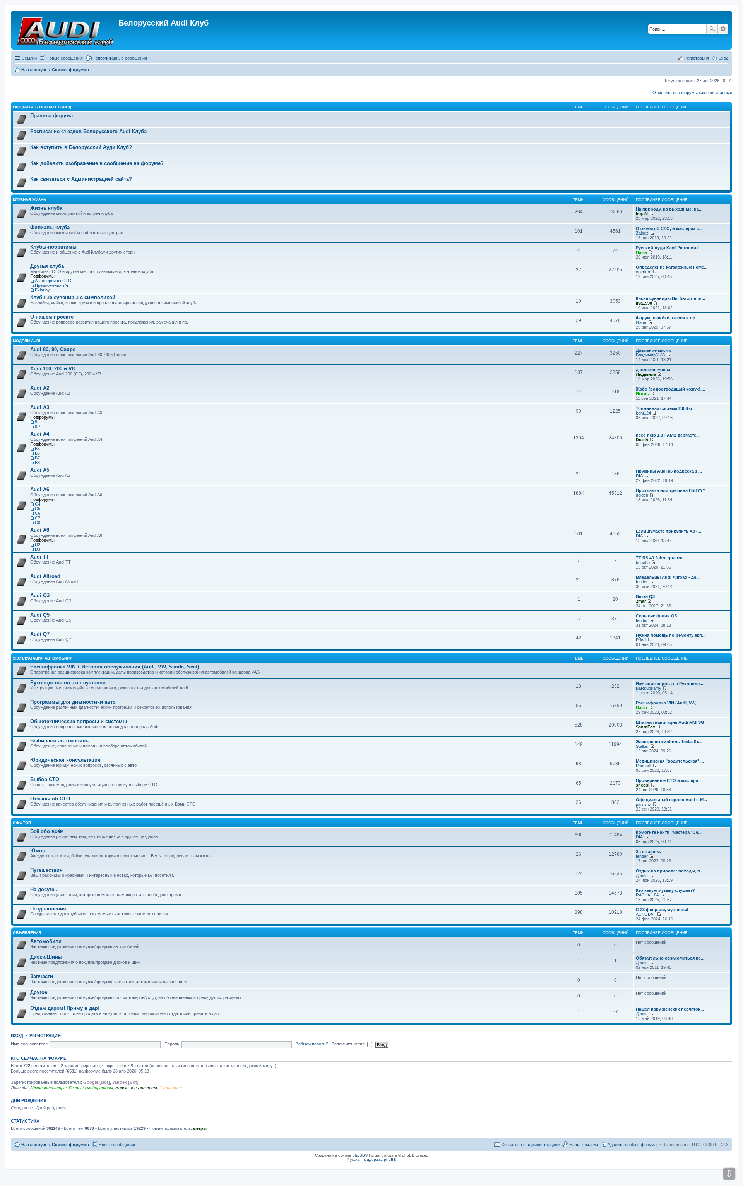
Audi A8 (39, 530)
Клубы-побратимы (53, 247)
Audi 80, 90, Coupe (52, 349)
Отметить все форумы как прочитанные (692, 92)
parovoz (643, 804)
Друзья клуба (47, 266)
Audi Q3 (40, 595)
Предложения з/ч (51, 285)
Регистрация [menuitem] (696, 58)
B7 (37, 458)
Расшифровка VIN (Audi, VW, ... (668, 703)
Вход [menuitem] (723, 58)
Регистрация (45, 1035)
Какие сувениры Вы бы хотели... (670, 298)
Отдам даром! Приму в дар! (64, 1008)
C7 (37, 518)
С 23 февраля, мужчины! (662, 909)
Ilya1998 (644, 303)
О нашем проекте (52, 317)
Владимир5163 (650, 355)
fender (642, 581)
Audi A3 (39, 407)
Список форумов (70, 1144)
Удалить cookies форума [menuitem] (632, 1144)
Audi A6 (39, 489)
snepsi (642, 785)
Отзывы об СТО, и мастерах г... (669, 228)
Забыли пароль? (312, 1044)
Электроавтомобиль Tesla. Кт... (669, 741)
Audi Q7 (40, 634)
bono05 (643, 562)
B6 (37, 453)
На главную (33, 1144)
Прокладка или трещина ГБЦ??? (670, 490)
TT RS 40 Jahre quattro (659, 557)
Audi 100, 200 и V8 (52, 369)
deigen (642, 495)
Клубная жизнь (29, 199)
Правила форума (51, 115)
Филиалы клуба (50, 227)
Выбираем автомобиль (59, 741)
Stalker (642, 746)
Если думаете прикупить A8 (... (668, 531)
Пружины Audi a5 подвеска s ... (669, 471)
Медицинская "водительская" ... (670, 761)
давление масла (653, 369)
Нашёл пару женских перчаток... (670, 1009)
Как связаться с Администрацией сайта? (81, 179)
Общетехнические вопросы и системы (78, 721)
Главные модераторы (91, 1087)
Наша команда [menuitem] (583, 1144)
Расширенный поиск (723, 29)
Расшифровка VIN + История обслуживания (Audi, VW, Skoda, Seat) (114, 667)
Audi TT (39, 557)
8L (37, 422)
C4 (37, 504)
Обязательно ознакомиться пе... (670, 958)
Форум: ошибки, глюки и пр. (666, 317)
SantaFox (645, 727)
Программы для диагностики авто (73, 702)
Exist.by (42, 290)
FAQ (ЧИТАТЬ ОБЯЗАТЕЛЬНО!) (42, 107)
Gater (641, 322)
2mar (641, 601)
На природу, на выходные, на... (669, 209)
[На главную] (65, 30)
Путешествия (46, 870)
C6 (37, 513)
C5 (37, 508)
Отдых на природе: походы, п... (670, 871)
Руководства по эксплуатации (68, 683)
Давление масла (653, 350)
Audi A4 (39, 434)
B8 (37, 462)
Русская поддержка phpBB (371, 1159)
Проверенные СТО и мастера (667, 780)
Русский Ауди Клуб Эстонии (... (669, 247)
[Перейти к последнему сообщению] (651, 213)
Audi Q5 (40, 615)
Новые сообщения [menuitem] (64, 58)
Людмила (646, 374)
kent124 (643, 413)
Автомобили (46, 941)
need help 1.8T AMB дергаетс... (668, 435)
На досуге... (44, 889)
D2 (37, 544)
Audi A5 (39, 470)
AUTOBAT (646, 914)
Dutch (642, 439)
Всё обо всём (47, 831)
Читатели (171, 1087)
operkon (643, 271)
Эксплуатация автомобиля (42, 658)
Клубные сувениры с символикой (72, 297)
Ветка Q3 (645, 596)
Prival (641, 640)
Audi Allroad (45, 576)
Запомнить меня (349, 1044)
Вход (17, 1035)
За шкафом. (648, 851)
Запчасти (41, 976)
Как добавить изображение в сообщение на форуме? (97, 163)
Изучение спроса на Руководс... (669, 683)
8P (37, 426)
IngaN (642, 213)
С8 (37, 522)
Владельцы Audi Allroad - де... (668, 577)
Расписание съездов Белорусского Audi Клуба (88, 131)
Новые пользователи (136, 1087)
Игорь (642, 393)
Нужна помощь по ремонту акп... (670, 635)
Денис (642, 875)
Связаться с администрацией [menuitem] (530, 1144)
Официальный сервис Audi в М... (671, 799)
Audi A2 (39, 388)
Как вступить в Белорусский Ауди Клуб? (81, 147)
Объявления (27, 933)
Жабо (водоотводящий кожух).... (670, 389)
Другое (38, 992)
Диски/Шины (46, 957)
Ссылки (29, 58)
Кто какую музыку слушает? (665, 890)
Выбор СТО (44, 779)
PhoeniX (643, 765)
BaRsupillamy (648, 688)
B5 (37, 448)
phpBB (359, 1155)
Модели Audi (26, 341)
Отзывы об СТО (50, 799)
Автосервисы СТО (53, 280)
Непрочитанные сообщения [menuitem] (119, 58)
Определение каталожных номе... (671, 267)
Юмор (37, 851)
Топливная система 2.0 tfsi (664, 408)
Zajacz (642, 233)
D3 (37, 549)
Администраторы (48, 1087)
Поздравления (48, 909)
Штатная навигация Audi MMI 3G (670, 722)
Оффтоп (22, 823)
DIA (639, 475)
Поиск (712, 29)
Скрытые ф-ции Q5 (656, 616)
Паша (641, 252)
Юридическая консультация (65, 760)
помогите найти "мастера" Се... (669, 832)
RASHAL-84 (647, 895)
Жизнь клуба (46, 208)
